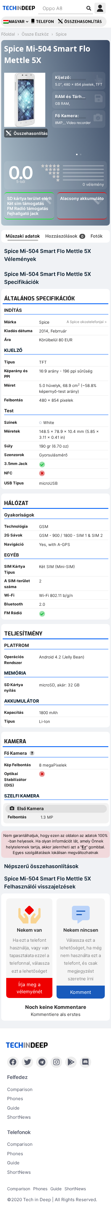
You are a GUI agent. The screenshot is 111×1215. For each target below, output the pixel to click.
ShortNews (19, 1117)
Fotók (97, 236)
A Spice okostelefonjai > (87, 322)
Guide (13, 1108)
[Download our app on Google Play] (71, 1062)
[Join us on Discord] (85, 1062)
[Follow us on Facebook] (13, 1062)
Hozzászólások (64, 236)
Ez (84, 847)
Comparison (20, 1089)
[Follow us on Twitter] (27, 1062)
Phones (15, 1098)
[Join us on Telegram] (42, 1062)
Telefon (45, 21)
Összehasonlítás (83, 21)
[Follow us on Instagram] (56, 1062)
